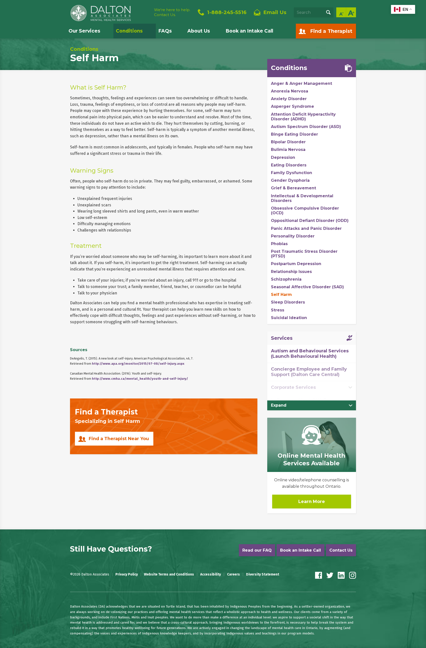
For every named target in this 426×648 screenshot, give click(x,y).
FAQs (165, 31)
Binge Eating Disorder (294, 134)
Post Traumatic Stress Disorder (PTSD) (304, 253)
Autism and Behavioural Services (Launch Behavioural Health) (310, 353)
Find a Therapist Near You (119, 438)
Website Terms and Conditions (169, 574)
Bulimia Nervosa (288, 149)
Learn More (311, 501)
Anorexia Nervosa (289, 91)
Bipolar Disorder (288, 142)
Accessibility (210, 574)
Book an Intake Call (249, 31)
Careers (233, 574)
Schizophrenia (286, 279)
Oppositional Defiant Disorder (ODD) (310, 220)
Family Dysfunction (291, 172)
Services (282, 338)
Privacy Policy (126, 574)
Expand (278, 405)
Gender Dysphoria (290, 180)
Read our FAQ (257, 550)
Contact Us (341, 550)
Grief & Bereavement (293, 188)
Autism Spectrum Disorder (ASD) (306, 126)
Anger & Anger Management (301, 83)
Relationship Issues (291, 271)
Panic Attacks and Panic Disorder (306, 228)
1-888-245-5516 (227, 12)
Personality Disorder (293, 236)
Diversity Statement (262, 574)
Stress (277, 310)
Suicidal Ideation (289, 317)
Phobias (279, 243)
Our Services (84, 31)
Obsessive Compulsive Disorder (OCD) (305, 210)
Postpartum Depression (296, 263)
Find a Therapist (331, 31)
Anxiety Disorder (289, 98)
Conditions (129, 31)
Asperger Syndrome (292, 106)
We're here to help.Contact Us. (172, 12)
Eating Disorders (288, 165)
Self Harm (281, 294)
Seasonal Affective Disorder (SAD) (307, 287)
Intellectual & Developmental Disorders (302, 198)
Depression (283, 157)
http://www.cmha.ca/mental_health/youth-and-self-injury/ (140, 378)
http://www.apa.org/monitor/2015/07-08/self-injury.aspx (138, 363)
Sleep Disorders (288, 302)
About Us (198, 31)
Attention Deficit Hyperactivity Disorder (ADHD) (303, 116)
